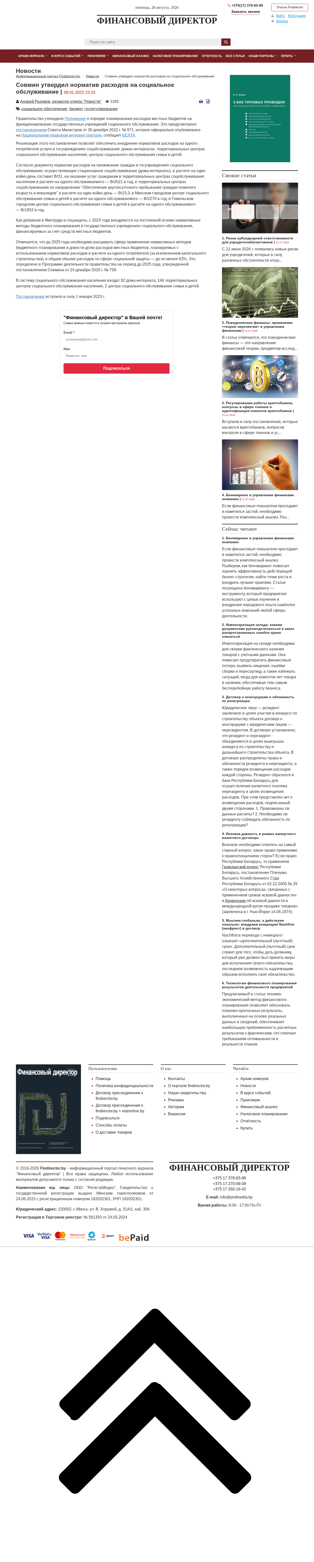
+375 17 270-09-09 (229, 1184)
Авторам (176, 1107)
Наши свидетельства (187, 1093)
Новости (248, 1086)
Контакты (176, 1079)
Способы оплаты (111, 1125)
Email (69, 332)
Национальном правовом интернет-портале (61, 135)
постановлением (31, 130)
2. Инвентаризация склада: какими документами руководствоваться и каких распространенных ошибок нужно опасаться (258, 630)
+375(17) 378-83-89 (247, 5)
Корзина (282, 21)
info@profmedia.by (236, 1197)
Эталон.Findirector (289, 7)
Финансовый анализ (258, 1107)
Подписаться (116, 368)
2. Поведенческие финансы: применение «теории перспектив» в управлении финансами (257, 326)
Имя (67, 349)
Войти (280, 15)
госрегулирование (101, 109)
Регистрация (297, 15)
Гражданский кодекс (240, 867)
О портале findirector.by (189, 1086)
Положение (75, 119)
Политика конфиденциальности (124, 1086)
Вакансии (176, 1114)
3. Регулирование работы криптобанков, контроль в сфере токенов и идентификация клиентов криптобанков (257, 407)
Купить (246, 1128)
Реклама (176, 1100)
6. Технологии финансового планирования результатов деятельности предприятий (259, 985)
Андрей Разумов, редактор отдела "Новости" (61, 101)
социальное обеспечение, (44, 109)
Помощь (103, 1079)
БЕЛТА (128, 135)
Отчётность (250, 1121)
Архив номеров (254, 1079)
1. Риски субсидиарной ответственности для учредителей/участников (257, 240)
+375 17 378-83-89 (229, 1178)
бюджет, (76, 109)
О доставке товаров (114, 1132)
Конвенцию (235, 901)
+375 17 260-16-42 (229, 1189)
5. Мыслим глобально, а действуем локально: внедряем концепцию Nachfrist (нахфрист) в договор (258, 924)
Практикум (250, 1100)
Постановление (30, 296)
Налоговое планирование (264, 1114)
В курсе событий (255, 1093)
